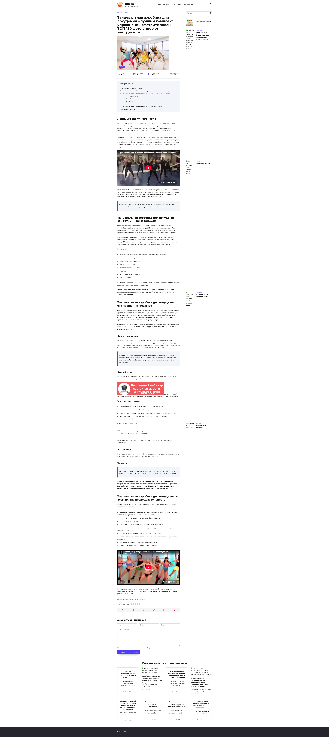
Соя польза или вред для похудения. (203, 22)
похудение (130, 599)
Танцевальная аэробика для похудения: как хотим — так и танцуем (146, 91)
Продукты (177, 4)
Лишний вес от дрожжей (201, 426)
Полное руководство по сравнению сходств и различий (128, 674)
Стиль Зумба (130, 99)
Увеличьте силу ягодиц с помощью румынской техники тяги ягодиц (201, 705)
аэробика (121, 599)
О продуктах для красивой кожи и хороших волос (202, 296)
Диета (129, 3)
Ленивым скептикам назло (132, 88)
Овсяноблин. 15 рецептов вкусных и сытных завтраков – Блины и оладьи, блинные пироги (203, 35)
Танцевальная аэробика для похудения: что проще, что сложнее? (146, 94)
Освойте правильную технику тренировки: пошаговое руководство (152, 678)
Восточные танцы (132, 96)
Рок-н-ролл (130, 101)
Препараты (167, 4)
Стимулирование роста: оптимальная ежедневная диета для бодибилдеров (176, 674)
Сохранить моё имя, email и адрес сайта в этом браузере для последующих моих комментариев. (147, 648)
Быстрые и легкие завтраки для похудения (152, 704)
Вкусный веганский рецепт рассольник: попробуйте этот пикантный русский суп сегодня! (128, 705)
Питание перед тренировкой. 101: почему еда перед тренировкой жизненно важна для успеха (201, 682)
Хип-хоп (129, 104)
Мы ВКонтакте (189, 4)
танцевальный (140, 599)
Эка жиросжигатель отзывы (203, 164)
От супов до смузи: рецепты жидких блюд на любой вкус (176, 704)
